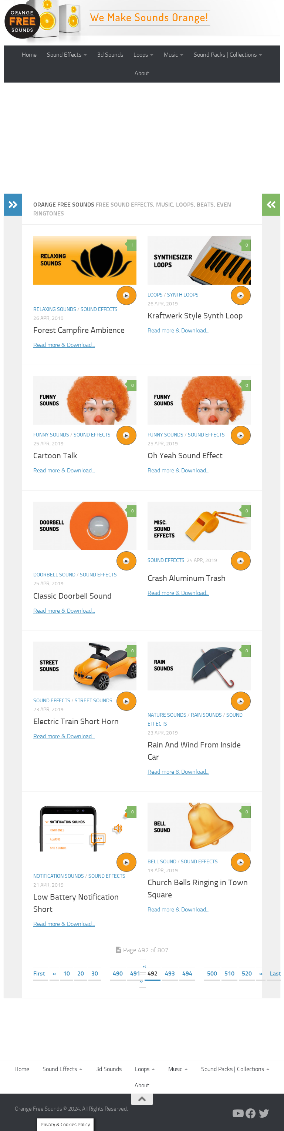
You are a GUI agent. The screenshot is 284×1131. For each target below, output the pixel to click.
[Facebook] (251, 1113)
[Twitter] (264, 1113)
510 (229, 973)
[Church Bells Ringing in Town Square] (199, 827)
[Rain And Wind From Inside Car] (199, 666)
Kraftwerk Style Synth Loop (195, 316)
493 (170, 973)
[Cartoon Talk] (84, 400)
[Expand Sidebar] (13, 205)
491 (135, 973)
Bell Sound (162, 862)
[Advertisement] (142, 138)
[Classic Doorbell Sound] (84, 526)
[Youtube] (237, 1113)
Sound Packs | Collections (225, 54)
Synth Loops (183, 295)
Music (171, 54)
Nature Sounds (167, 715)
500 (212, 973)
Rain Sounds (206, 715)
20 (80, 973)
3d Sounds (110, 54)
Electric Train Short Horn (76, 721)
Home (29, 54)
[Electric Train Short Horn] (84, 666)
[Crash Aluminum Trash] (199, 526)
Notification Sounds (58, 876)
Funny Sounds (51, 435)
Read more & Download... (64, 344)
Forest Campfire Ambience (79, 330)
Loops (140, 54)
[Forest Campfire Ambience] (84, 260)
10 (66, 973)
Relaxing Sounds (54, 309)
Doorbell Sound (54, 575)
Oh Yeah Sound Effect (185, 456)
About (142, 73)
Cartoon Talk (55, 456)
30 (94, 973)
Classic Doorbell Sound (72, 596)
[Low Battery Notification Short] (84, 827)
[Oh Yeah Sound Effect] (199, 400)
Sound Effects (64, 54)
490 (118, 973)
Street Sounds (93, 700)
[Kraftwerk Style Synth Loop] (199, 260)
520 (247, 973)
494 (187, 973)
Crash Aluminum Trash (187, 578)
